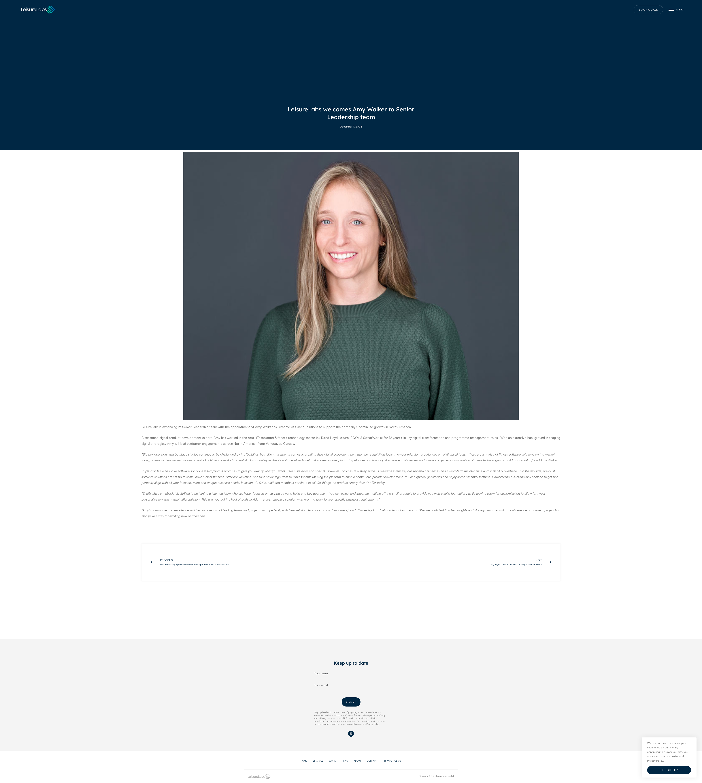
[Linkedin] (351, 734)
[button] (304, 761)
